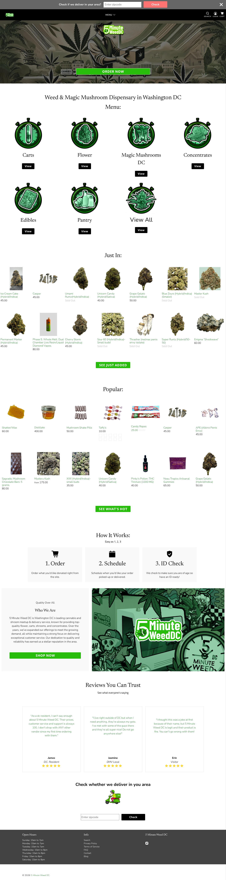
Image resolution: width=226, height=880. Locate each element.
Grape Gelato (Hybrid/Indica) (138, 295)
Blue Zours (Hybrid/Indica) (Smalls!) (177, 295)
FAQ (86, 849)
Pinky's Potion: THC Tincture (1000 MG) (142, 480)
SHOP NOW (45, 655)
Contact (87, 853)
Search (87, 840)
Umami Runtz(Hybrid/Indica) (77, 295)
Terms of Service (91, 846)
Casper (37, 293)
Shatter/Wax (9, 427)
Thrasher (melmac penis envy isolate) (143, 341)
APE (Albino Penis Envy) (206, 429)
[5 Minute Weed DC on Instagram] (146, 844)
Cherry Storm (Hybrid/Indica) (73, 341)
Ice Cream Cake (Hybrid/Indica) (9, 295)
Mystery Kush (42, 478)
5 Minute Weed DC (40, 875)
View (28, 166)
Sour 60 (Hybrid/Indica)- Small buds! (111, 341)
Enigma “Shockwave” (206, 339)
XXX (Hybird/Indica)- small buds (79, 480)
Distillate (39, 427)
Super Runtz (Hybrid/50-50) (176, 341)
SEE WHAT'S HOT (113, 509)
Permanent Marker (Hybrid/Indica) (11, 341)
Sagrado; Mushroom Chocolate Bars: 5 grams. (13, 482)
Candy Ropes (139, 426)
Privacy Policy (90, 843)
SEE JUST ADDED (113, 365)
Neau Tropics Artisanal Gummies (176, 480)
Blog (86, 856)
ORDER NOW (113, 71)
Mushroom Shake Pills (79, 427)
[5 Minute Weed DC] (10, 15)
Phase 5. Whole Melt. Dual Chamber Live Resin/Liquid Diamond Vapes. (48, 342)
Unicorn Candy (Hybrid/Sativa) (106, 295)
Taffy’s (102, 427)
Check (155, 4)
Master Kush (201, 293)
